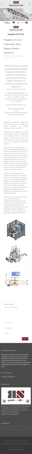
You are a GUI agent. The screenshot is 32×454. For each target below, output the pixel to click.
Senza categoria (17, 56)
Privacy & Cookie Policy (8, 376)
